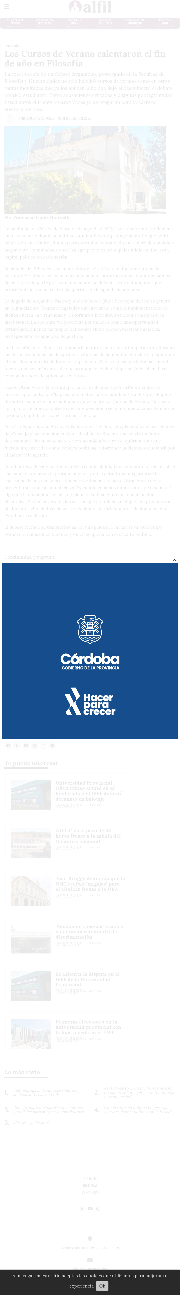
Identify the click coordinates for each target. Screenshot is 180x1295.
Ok (102, 1286)
